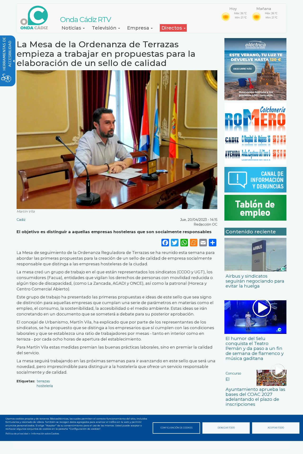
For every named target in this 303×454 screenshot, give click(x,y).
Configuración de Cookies (176, 428)
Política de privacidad (16, 433)
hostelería (45, 386)
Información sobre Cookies (45, 433)
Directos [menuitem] (172, 28)
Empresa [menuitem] (138, 28)
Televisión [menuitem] (105, 28)
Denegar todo (226, 428)
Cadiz (21, 220)
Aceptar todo (276, 428)
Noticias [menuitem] (72, 28)
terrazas (43, 381)
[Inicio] (35, 17)
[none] (212, 242)
